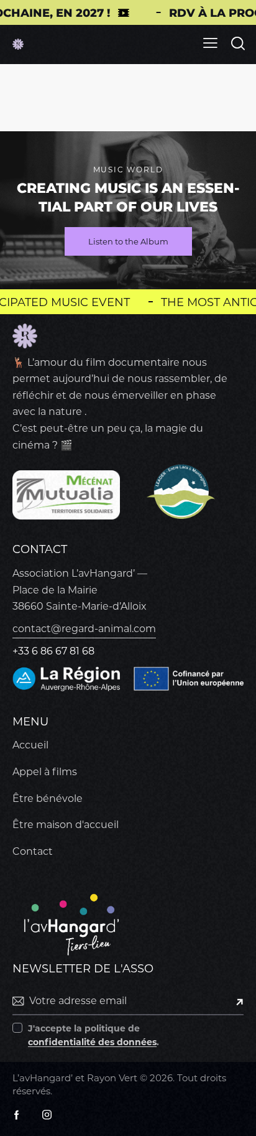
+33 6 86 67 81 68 (53, 651)
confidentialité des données (92, 1042)
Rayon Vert (112, 1078)
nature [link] (65, 411)
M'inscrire (234, 1001)
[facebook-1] (17, 1115)
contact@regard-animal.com (84, 629)
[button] (210, 42)
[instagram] (46, 1115)
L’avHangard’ (42, 1078)
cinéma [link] (31, 445)
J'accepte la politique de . (93, 1035)
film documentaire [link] (133, 362)
